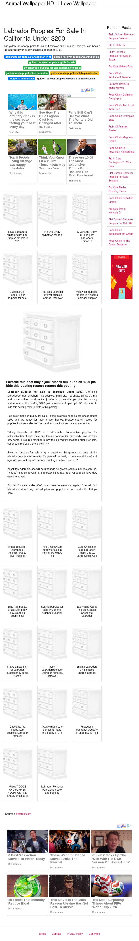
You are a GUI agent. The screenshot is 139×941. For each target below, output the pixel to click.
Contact (56, 933)
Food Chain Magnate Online (121, 139)
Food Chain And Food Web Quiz (121, 107)
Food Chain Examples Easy (121, 117)
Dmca (42, 933)
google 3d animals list (21, 78)
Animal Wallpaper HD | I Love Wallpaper (50, 3)
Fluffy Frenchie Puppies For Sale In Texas (120, 55)
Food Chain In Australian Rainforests (121, 149)
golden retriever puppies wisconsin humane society (66, 78)
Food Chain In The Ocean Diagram (119, 242)
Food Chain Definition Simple (121, 200)
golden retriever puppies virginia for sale (52, 62)
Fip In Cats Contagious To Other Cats (120, 162)
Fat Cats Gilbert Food (121, 66)
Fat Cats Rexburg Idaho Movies (119, 85)
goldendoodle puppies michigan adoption (74, 73)
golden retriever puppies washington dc (76, 57)
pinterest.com (23, 813)
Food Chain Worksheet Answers (120, 75)
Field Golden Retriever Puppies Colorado (121, 36)
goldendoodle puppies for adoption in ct (28, 57)
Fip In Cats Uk (117, 45)
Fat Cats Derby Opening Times (117, 189)
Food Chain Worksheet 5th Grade (121, 231)
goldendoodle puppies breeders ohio (27, 73)
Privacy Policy (75, 933)
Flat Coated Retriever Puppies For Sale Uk (121, 221)
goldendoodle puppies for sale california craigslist (52, 67)
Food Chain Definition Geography (121, 96)
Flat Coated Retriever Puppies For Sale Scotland (121, 176)
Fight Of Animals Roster (118, 128)
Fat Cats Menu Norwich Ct (117, 210)
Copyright (94, 933)
